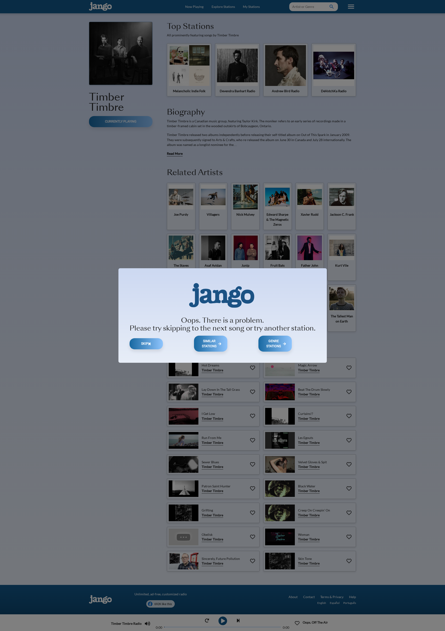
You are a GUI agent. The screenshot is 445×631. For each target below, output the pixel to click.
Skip (144, 344)
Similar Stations (209, 343)
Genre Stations (273, 343)
